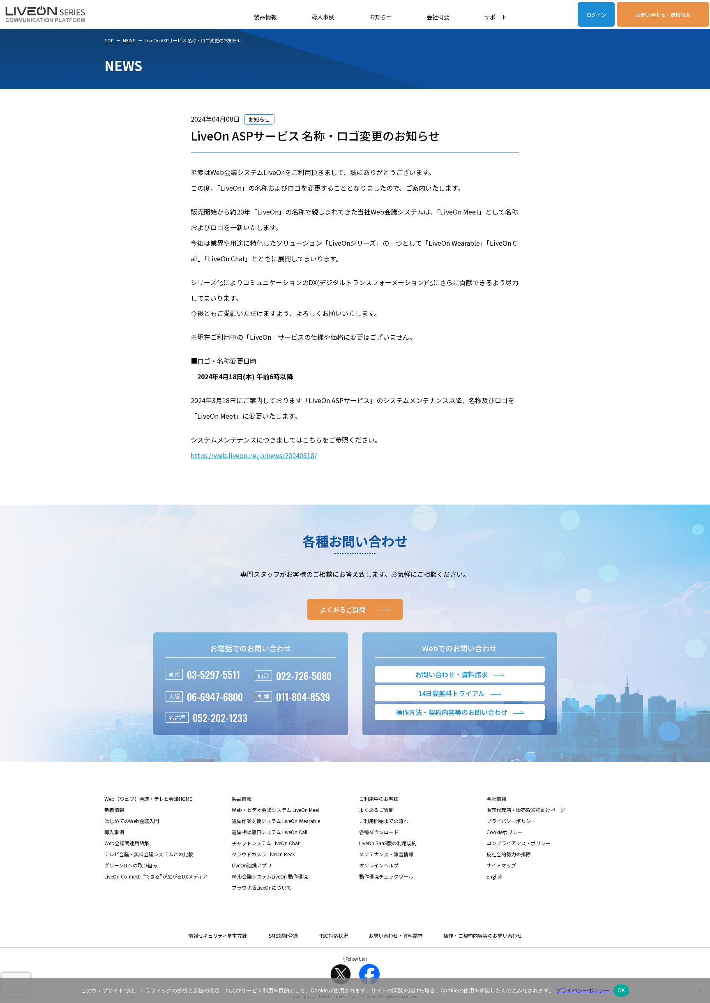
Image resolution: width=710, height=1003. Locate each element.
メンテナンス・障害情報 (386, 854)
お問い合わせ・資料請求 (663, 14)
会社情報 (496, 798)
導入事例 (322, 17)
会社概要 (438, 17)
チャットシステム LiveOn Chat (266, 842)
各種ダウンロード (379, 831)
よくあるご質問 (376, 809)
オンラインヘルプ (379, 865)
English (494, 876)
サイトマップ (501, 865)
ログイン (596, 14)
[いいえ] (700, 991)
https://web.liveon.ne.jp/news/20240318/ (254, 455)
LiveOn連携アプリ (252, 865)
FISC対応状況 (333, 935)
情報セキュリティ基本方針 (217, 935)
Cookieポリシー (504, 831)
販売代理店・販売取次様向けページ (525, 809)
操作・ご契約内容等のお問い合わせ (482, 935)
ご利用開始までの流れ (383, 820)
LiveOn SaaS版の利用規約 (388, 842)
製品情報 (265, 17)
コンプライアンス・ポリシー (518, 842)
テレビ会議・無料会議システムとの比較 (148, 854)
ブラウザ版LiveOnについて (261, 887)
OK (621, 990)
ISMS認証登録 (282, 935)
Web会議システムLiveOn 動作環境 (270, 876)
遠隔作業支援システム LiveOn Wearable (276, 820)
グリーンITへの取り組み (130, 865)
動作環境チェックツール (386, 876)
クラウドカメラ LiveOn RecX (263, 854)
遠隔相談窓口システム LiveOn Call (269, 831)
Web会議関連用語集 (126, 842)
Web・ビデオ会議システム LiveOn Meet (275, 809)
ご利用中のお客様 (379, 798)
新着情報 (114, 809)
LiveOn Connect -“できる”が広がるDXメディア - (157, 876)
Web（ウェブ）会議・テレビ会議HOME (148, 798)
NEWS (129, 40)
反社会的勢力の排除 (508, 854)
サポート (495, 17)
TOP (108, 40)
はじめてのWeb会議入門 (131, 820)
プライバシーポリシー (511, 820)
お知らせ (380, 17)
